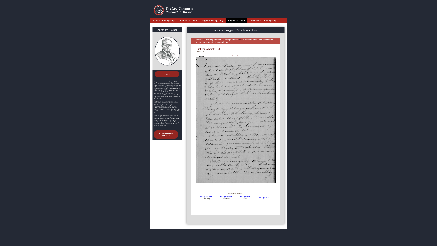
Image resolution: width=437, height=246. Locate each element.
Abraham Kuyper (167, 29)
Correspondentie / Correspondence (222, 40)
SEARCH (167, 74)
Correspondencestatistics (166, 134)
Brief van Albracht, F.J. (208, 49)
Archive (199, 40)
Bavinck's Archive (188, 20)
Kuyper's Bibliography (212, 20)
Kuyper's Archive (236, 20)
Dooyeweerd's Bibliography (263, 20)
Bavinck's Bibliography (163, 20)
